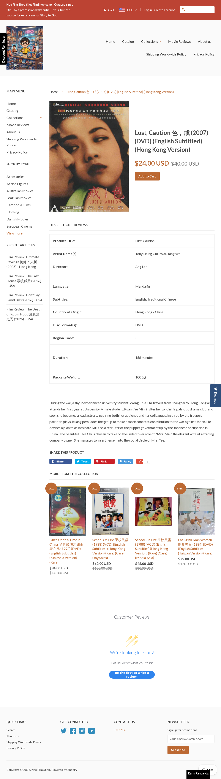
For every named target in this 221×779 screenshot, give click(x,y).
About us (204, 41)
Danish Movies (17, 219)
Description (60, 225)
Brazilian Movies (19, 198)
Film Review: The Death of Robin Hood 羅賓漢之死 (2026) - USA (23, 314)
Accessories (15, 176)
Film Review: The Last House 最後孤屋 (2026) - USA (23, 281)
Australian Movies (19, 191)
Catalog (128, 41)
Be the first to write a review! (132, 675)
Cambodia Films (18, 205)
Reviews (81, 225)
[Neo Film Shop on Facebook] (72, 732)
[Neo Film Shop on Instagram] (82, 732)
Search (10, 730)
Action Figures (17, 184)
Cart (110, 10)
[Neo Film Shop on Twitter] (63, 732)
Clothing (12, 212)
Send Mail (120, 730)
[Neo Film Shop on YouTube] (91, 732)
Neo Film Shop (41, 769)
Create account (164, 10)
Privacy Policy (204, 54)
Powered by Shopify (64, 769)
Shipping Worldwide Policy (166, 54)
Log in (148, 10)
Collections (150, 41)
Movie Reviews (179, 41)
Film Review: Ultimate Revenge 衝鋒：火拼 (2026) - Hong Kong (22, 262)
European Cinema (19, 226)
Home (110, 41)
